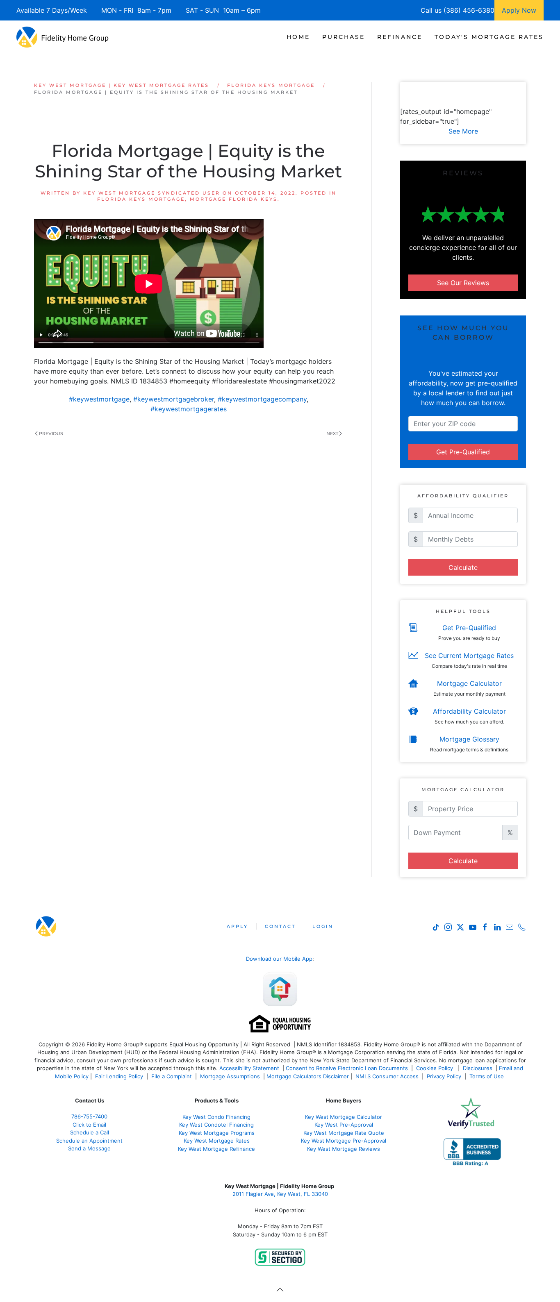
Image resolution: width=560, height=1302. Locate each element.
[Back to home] (62, 36)
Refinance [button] (399, 37)
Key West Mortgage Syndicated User (151, 193)
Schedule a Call (89, 1132)
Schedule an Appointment (89, 1140)
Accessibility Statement (249, 1068)
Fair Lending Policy (119, 1076)
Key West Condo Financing (216, 1117)
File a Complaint (172, 1076)
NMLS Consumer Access (387, 1076)
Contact (280, 926)
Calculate (463, 567)
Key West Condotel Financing (216, 1124)
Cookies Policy (435, 1068)
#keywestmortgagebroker (173, 399)
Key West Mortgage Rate (215, 1140)
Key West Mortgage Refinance (216, 1148)
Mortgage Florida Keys (234, 199)
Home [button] (298, 37)
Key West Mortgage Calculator (343, 1117)
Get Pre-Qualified (463, 452)
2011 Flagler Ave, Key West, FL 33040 (280, 1194)
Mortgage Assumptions (230, 1076)
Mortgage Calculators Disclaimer (307, 1076)
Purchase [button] (343, 37)
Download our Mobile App (279, 958)
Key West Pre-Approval (343, 1124)
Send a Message (89, 1148)
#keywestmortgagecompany (262, 399)
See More (463, 131)
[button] (280, 1290)
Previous (51, 433)
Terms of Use (487, 1076)
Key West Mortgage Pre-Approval (343, 1140)
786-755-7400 (89, 1116)
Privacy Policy (444, 1076)
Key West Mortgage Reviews (343, 1148)
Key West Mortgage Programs (217, 1133)
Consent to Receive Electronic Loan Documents (347, 1068)
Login (322, 926)
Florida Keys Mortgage (141, 199)
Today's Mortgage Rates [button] (489, 37)
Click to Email (89, 1124)
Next (332, 433)
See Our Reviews (463, 283)
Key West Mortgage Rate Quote (343, 1133)
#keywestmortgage (99, 399)
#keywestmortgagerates (188, 409)
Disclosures (477, 1068)
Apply (237, 926)
